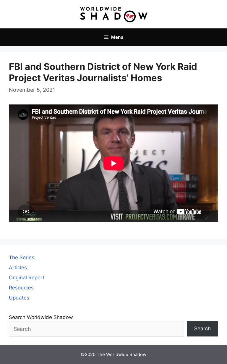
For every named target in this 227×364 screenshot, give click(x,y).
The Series (21, 257)
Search (202, 328)
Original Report (26, 278)
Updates (19, 298)
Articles (18, 267)
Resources (21, 288)
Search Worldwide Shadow (41, 317)
